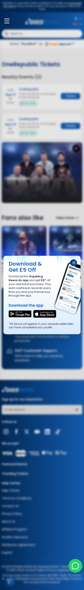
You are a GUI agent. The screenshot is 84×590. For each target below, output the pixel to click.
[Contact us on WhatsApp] (75, 566)
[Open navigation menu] (7, 21)
